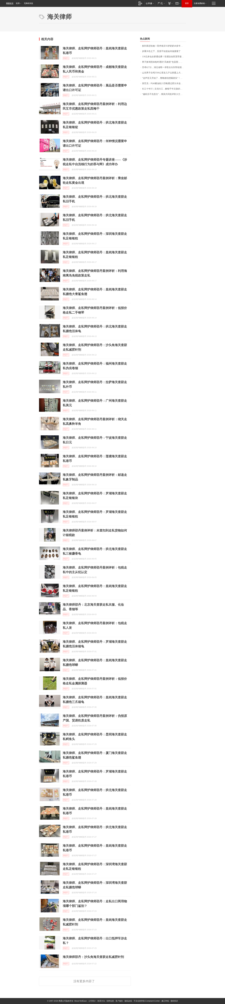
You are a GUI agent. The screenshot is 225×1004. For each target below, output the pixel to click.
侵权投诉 (174, 1001)
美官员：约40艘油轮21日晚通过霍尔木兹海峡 (163, 83)
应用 (18, 3)
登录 (187, 3)
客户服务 (119, 1001)
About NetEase (80, 1001)
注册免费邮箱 (199, 3)
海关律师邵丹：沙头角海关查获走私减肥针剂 (93, 956)
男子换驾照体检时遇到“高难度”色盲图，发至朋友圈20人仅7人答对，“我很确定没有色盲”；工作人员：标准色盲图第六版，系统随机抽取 (164, 62)
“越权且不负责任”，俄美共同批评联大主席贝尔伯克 (164, 94)
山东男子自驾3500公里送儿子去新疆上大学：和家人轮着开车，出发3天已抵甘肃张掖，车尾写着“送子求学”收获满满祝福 (164, 73)
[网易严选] (160, 3)
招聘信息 (110, 1001)
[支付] (170, 3)
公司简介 (92, 1001)
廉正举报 (165, 1001)
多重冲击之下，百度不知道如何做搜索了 (161, 51)
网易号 (66, 58)
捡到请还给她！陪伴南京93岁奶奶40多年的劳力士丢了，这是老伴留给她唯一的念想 (164, 46)
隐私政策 (128, 1001)
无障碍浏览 (28, 3)
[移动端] (140, 3)
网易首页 (9, 3)
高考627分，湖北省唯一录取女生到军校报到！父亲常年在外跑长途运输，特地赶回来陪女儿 (164, 67)
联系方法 (101, 1001)
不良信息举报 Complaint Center (147, 1001)
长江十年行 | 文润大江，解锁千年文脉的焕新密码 (164, 89)
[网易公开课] (149, 3)
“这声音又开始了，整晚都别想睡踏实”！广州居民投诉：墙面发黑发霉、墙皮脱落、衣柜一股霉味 (164, 78)
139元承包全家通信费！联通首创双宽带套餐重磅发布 (164, 56)
